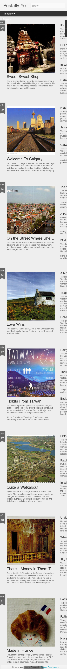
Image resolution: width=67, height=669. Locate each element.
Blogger (44, 667)
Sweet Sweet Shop (23, 76)
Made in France (20, 650)
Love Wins (16, 324)
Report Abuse (53, 667)
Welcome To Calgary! (25, 158)
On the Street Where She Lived (34, 238)
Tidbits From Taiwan (24, 401)
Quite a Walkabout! (23, 487)
